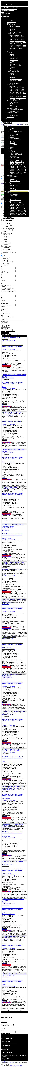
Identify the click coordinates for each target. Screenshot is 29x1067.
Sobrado (12, 67)
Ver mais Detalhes (6, 366)
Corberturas (13, 82)
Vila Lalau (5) (6, 234)
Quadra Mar (13, 76)
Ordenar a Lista (5, 328)
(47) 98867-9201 (8, 2)
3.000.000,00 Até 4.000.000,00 (18, 45)
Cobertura (12, 29)
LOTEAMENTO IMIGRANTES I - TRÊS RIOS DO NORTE (14, 390)
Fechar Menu (10, 49)
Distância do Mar (5, 272)
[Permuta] (5, 324)
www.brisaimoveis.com (16, 1065)
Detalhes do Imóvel (6, 314)
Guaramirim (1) (6, 247)
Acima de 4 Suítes (15, 64)
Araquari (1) (5, 244)
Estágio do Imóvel (5, 257)
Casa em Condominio (15, 65)
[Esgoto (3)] (12, 318)
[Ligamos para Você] (6, 122)
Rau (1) (4, 221)
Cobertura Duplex (14, 83)
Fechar (12, 331)
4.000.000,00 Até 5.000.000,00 (18, 46)
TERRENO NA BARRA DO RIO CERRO (14, 613)
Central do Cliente (5, 1041)
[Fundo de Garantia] (5, 325)
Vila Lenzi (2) (6, 236)
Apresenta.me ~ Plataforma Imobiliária (10, 1062)
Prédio (12, 103)
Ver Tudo (14, 25)
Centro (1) (5, 239)
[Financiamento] (5, 322)
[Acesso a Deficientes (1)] (12, 316)
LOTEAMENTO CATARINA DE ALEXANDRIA (11, 688)
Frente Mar (13, 77)
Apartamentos (13, 27)
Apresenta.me (4, 1061)
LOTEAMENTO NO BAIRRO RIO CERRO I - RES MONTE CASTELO (12, 426)
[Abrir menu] (1, 121)
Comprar (4, 364)
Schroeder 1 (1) (6, 243)
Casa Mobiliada (14, 70)
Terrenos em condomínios (16, 109)
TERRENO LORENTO (8, 650)
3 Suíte (12, 63)
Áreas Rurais (10, 112)
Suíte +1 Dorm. (14, 58)
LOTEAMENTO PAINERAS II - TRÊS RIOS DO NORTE (13, 464)
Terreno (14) (6, 258)
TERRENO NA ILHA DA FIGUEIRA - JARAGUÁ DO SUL (13, 577)
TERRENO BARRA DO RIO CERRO (13, 876)
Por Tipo (9, 25)
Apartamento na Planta (16, 79)
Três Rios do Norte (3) (8, 228)
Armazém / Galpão (15, 106)
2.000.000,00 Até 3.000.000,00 (18, 44)
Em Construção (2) (7, 263)
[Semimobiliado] (4, 308)
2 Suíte (12, 61)
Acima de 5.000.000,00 (16, 48)
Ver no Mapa (4, 1059)
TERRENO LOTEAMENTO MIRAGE (13, 541)
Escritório (12, 105)
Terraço (12, 73)
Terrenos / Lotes (14, 111)
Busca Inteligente (5, 250)
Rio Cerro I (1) (6, 223)
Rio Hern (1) (6, 241)
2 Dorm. (12, 54)
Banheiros (3, 286)
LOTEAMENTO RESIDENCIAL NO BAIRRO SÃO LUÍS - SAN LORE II (12, 802)
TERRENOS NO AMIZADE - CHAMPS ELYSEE (13, 727)
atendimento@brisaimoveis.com (12, 4)
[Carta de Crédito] (5, 326)
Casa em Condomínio (15, 32)
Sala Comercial (14, 102)
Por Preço (9, 33)
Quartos (3, 283)
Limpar (7, 331)
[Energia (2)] (12, 319)
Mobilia (3, 306)
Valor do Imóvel (5, 265)
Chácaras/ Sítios (14, 115)
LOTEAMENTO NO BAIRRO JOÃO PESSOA (12, 839)
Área (2, 292)
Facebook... (4, 1022)
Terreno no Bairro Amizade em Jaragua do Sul (14, 988)
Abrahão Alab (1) (6, 246)
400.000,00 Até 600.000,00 (17, 38)
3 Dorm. (12, 55)
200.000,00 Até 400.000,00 (17, 36)
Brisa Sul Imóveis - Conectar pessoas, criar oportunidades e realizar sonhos (11, 8)
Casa (11, 30)
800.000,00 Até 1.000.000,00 (17, 41)
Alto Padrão (13, 74)
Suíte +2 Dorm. (14, 60)
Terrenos (9, 108)
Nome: (2, 1028)
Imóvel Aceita (4, 321)
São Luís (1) (6, 226)
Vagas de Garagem (5, 289)
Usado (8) (5, 260)
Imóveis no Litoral (15, 26)
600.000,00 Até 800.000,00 (17, 39)
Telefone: (3, 1030)
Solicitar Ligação (5, 1033)
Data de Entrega (5, 303)
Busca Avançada (5, 333)
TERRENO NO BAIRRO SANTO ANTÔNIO (11, 351)
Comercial (9, 101)
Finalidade (3, 254)
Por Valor (9, 84)
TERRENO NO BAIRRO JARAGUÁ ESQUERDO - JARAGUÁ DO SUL (12, 764)
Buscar (3, 331)
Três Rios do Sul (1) (8, 230)
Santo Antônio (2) (7, 225)
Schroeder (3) (6, 238)
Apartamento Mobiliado (16, 80)
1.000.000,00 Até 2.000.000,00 (18, 42)
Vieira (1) (5, 231)
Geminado (13, 68)
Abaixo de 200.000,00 (16, 35)
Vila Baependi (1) (7, 233)
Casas (8, 52)
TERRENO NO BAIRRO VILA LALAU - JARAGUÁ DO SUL (14, 950)
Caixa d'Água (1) (7, 249)
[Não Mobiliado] (4, 311)
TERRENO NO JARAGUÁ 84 (10, 499)
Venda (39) (5, 255)
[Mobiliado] (4, 309)
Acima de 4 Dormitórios (16, 57)
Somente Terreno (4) (8, 262)
